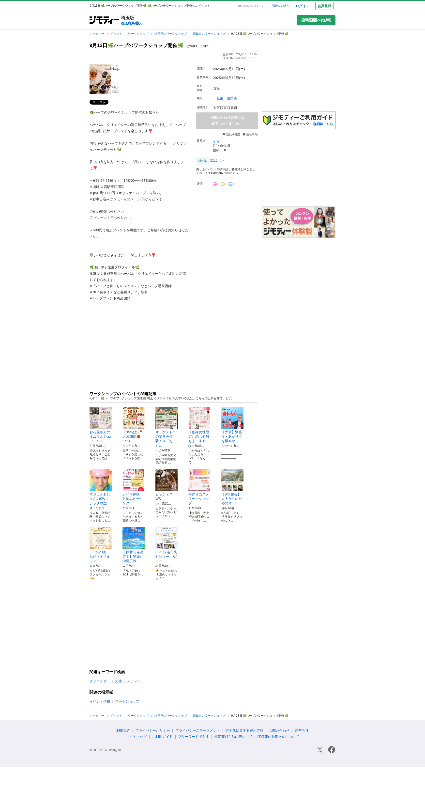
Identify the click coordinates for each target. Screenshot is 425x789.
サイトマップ (136, 737)
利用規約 (123, 730)
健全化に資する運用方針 (244, 730)
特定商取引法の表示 (229, 737)
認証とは (216, 160)
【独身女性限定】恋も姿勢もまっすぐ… (198, 436)
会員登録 (324, 6)
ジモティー (97, 33)
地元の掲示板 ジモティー (252, 6)
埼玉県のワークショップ (171, 33)
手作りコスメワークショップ (198, 498)
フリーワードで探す (193, 737)
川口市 (232, 99)
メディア (134, 681)
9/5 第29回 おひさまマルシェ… (100, 556)
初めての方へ (281, 5)
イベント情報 (100, 701)
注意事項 (252, 134)
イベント (116, 33)
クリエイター (100, 681)
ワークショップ (138, 33)
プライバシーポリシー (153, 730)
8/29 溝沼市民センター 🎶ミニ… (166, 556)
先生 (118, 681)
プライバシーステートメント (197, 730)
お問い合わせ (279, 730)
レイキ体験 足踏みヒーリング (132, 498)
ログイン (302, 6)
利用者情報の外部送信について (275, 737)
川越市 (218, 99)
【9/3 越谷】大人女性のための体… (231, 498)
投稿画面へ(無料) (316, 20)
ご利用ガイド (162, 737)
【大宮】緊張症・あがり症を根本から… (231, 436)
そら (216, 141)
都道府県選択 (131, 23)
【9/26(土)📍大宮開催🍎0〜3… (132, 436)
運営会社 (302, 730)
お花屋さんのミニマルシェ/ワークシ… (100, 436)
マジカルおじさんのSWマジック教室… (100, 498)
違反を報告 (233, 134)
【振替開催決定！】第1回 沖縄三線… (132, 556)
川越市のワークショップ (209, 33)
